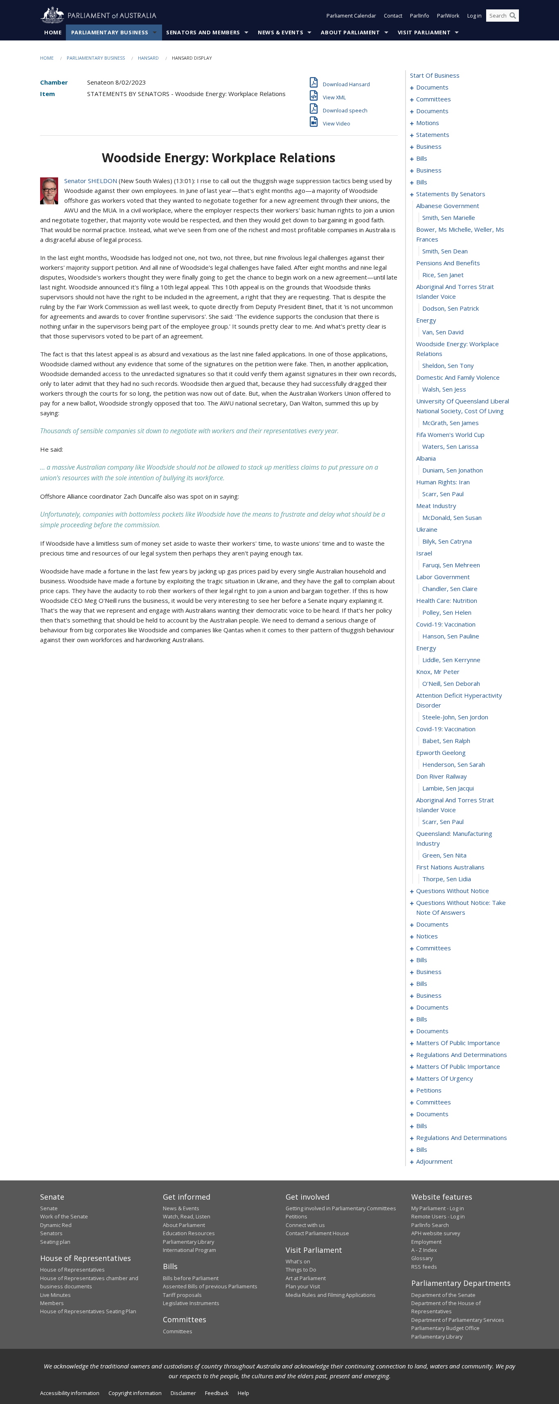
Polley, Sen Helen (446, 612)
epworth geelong (441, 752)
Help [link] (243, 1393)
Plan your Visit (303, 1286)
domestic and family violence (458, 377)
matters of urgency (444, 1078)
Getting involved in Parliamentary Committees (341, 1208)
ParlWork (448, 15)
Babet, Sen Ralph (446, 741)
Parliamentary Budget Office (445, 1328)
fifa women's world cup (450, 434)
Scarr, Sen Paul (443, 494)
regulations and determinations (461, 1054)
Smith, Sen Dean (445, 251)
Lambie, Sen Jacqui (448, 788)
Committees (177, 1331)
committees (433, 99)
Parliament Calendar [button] (351, 15)
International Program (189, 1250)
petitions (429, 1090)
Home (53, 32)
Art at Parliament (306, 1278)
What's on (298, 1261)
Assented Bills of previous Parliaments (210, 1286)
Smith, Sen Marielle (448, 217)
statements (432, 134)
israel (424, 553)
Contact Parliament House (317, 1233)
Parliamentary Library (188, 1241)
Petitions (296, 1216)
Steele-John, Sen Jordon (455, 717)
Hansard (148, 58)
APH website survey (435, 1233)
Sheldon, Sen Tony (448, 365)
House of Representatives (72, 1269)
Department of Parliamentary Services (457, 1319)
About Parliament (350, 32)
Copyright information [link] (135, 1393)
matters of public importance (458, 1043)
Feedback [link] (217, 1393)
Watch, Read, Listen (186, 1216)
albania (426, 458)
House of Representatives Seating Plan (88, 1311)
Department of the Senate (443, 1295)
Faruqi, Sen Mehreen (451, 565)
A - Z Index (424, 1250)
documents (432, 87)
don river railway (441, 776)
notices (427, 936)
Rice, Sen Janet (443, 275)
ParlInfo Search (430, 1225)
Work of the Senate (64, 1216)
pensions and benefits (448, 263)
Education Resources (189, 1233)
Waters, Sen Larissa (450, 446)
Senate (49, 1208)
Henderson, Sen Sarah (453, 764)
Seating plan (55, 1241)
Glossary (422, 1258)
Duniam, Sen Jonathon (452, 470)
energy (426, 320)
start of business (435, 75)
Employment (426, 1241)
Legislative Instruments (191, 1303)
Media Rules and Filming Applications (331, 1295)
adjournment (434, 1161)
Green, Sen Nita (444, 855)
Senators (51, 1233)
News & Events (280, 32)
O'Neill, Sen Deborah (451, 683)
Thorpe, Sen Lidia (446, 879)
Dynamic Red (56, 1225)
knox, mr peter (438, 671)
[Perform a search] (513, 15)
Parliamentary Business (110, 32)
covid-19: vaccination (446, 624)
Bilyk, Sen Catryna (447, 541)
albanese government (447, 206)
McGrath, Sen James (450, 423)
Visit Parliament (424, 32)
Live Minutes (55, 1295)
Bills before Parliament (191, 1278)
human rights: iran (443, 482)
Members (52, 1303)
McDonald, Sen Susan (452, 517)
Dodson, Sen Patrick (450, 308)
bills (421, 158)
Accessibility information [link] (69, 1393)
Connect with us (305, 1225)
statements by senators (450, 194)
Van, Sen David (443, 332)
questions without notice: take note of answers (461, 907)
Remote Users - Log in (438, 1216)
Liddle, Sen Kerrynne (451, 660)
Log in (474, 15)
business (429, 146)
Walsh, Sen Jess (444, 389)
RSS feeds (424, 1266)
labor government (443, 577)
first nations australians (450, 867)
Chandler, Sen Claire (450, 588)
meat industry (436, 506)
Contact (393, 15)
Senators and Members (203, 32)
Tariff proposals (182, 1295)
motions (427, 123)
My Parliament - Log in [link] (437, 1208)
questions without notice (452, 891)
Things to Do (301, 1269)
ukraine (426, 529)
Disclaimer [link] (183, 1393)
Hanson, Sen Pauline (450, 636)
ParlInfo (419, 15)
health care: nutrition (446, 600)
